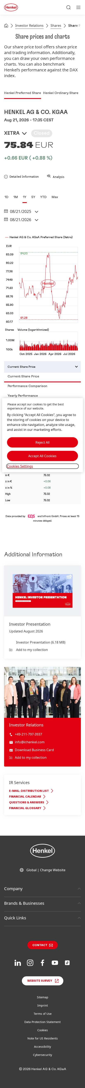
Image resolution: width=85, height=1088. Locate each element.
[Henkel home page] (6, 26)
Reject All (42, 442)
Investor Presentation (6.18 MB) (40, 642)
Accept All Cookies (42, 456)
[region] (42, 435)
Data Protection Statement (42, 1022)
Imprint (42, 1005)
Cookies (42, 1030)
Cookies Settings (20, 466)
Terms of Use (43, 1014)
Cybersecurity (42, 1055)
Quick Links (15, 918)
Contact (39, 945)
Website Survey (39, 980)
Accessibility (42, 1047)
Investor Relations (29, 25)
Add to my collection (32, 649)
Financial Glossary (25, 808)
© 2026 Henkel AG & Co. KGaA (42, 1069)
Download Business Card (34, 750)
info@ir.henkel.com (30, 742)
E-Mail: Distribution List (29, 791)
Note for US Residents (42, 1038)
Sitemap (42, 997)
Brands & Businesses (24, 903)
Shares (56, 25)
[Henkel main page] (11, 7)
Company (13, 888)
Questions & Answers (26, 802)
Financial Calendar (25, 796)
